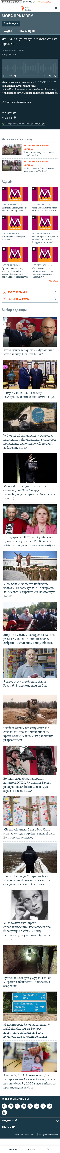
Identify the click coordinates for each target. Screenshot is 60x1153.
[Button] (9, 113)
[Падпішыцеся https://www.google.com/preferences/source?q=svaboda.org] (4, 1106)
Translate (46, 2)
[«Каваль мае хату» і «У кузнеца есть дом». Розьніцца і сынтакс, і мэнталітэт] (45, 254)
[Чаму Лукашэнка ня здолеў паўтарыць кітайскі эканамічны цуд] (30, 374)
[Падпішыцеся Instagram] (43, 1106)
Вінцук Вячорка (9, 54)
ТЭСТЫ (31, 1149)
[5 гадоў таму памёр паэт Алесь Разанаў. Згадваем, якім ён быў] (30, 663)
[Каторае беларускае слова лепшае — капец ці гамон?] (45, 194)
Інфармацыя (26, 31)
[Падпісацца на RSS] (4, 1112)
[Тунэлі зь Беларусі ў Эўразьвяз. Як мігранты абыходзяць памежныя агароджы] (30, 959)
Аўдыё (8, 31)
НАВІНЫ (13, 1149)
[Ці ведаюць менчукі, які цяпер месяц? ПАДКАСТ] (11, 149)
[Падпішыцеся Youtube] (23, 1106)
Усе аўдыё (53, 281)
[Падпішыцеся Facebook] (10, 1106)
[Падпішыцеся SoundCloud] (36, 1106)
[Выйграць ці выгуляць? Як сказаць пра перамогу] (15, 194)
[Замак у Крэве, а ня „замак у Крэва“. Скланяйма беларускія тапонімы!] (45, 223)
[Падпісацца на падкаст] (30, 1106)
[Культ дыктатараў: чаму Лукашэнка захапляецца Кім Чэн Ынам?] (30, 332)
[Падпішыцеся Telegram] (49, 1106)
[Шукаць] (48, 1149)
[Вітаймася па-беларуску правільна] (15, 223)
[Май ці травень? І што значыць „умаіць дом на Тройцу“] (11, 165)
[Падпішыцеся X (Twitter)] (17, 1106)
